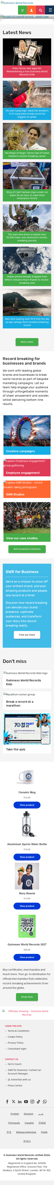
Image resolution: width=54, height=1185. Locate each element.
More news (27, 342)
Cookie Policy (15, 1037)
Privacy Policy (16, 1043)
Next (51, 19)
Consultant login (17, 1049)
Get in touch (15, 1064)
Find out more (27, 635)
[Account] (31, 10)
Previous (3, 19)
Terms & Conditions (18, 1031)
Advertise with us (21, 1079)
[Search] (40, 10)
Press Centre (15, 1085)
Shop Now (27, 997)
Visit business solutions (27, 549)
